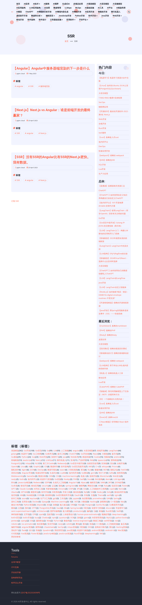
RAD (101, 533)
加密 (55, 504)
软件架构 (31, 20)
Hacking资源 (121, 527)
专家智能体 (50, 489)
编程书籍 (15, 527)
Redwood (37, 482)
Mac (122, 501)
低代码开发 (73, 473)
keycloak (33, 498)
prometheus (98, 498)
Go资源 (58, 479)
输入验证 (63, 504)
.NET (76, 501)
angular (20, 86)
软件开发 (92, 16)
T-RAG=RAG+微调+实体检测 (110, 98)
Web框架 (30, 495)
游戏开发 (93, 476)
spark (41, 514)
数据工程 (97, 520)
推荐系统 (121, 473)
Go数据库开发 (115, 504)
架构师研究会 (16, 577)
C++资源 (114, 501)
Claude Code (25, 489)
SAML (103, 482)
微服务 (97, 469)
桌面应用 (102, 339)
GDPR (47, 482)
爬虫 (78, 524)
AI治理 (47, 8)
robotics (14, 524)
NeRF (118, 511)
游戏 (79, 517)
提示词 (114, 454)
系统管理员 (59, 530)
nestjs (60, 524)
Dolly (109, 492)
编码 (89, 511)
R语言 (86, 508)
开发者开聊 (16, 572)
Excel (89, 479)
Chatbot (45, 517)
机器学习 (25, 454)
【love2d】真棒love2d (108, 417)
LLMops (68, 8)
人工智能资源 (112, 524)
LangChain (113, 450)
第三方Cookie (48, 463)
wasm (62, 469)
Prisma (115, 466)
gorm (93, 473)
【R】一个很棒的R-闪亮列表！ (111, 399)
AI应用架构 (21, 8)
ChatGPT (29, 12)
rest (116, 520)
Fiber (80, 504)
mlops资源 (72, 527)
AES (48, 504)
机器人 (83, 476)
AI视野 (56, 4)
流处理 (49, 514)
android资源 (97, 530)
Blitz (13, 482)
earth (109, 495)
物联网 (81, 485)
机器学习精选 (82, 530)
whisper (105, 466)
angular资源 (27, 527)
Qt (95, 511)
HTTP (34, 508)
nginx (117, 495)
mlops (28, 463)
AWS (90, 466)
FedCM (124, 469)
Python (25, 457)
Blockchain (105, 476)
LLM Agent (117, 479)
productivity (78, 511)
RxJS (85, 492)
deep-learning (118, 514)
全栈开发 (102, 123)
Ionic (58, 514)
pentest (14, 520)
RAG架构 (98, 479)
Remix (121, 489)
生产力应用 (103, 173)
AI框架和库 (121, 8)
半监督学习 (120, 508)
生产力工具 (45, 498)
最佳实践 (77, 492)
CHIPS (71, 489)
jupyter (76, 498)
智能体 (107, 457)
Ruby (106, 485)
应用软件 (70, 20)
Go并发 (14, 485)
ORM (72, 504)
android (117, 457)
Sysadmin (47, 530)
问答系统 (55, 492)
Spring (116, 498)
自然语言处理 (92, 463)
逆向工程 (15, 501)
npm (54, 517)
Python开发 (80, 16)
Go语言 (38, 450)
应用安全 (25, 501)
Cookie (97, 457)
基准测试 (49, 495)
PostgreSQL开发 (46, 508)
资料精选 (114, 460)
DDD (90, 527)
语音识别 (15, 473)
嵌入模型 (66, 511)
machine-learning (70, 476)
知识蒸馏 (40, 524)
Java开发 (105, 16)
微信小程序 (16, 504)
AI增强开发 (76, 12)
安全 (112, 463)
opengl (24, 520)
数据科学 (54, 466)
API (99, 485)
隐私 (60, 485)
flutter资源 (35, 533)
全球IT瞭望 (15, 562)
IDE (31, 520)
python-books (121, 517)
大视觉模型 (91, 4)
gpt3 (55, 498)
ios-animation (28, 524)
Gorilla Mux (101, 504)
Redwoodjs (62, 463)
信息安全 (115, 485)
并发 (86, 495)
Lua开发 (102, 169)
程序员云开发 (16, 582)
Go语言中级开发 (77, 463)
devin (108, 479)
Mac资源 (121, 530)
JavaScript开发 (65, 16)
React (95, 454)
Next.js (43, 133)
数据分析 (42, 476)
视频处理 (105, 514)
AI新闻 (46, 4)
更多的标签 (16, 536)
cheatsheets (49, 527)
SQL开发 (102, 164)
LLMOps (49, 460)
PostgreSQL (16, 463)
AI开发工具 (38, 489)
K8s (65, 508)
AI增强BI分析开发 (44, 12)
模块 (13, 508)
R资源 (82, 527)
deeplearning (90, 533)
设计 (31, 530)
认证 (54, 485)
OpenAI (14, 466)
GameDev (31, 476)
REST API (102, 473)
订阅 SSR (15, 201)
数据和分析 (36, 16)
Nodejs (67, 479)
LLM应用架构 (35, 8)
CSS (57, 476)
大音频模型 (117, 4)
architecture (42, 511)
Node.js (100, 492)
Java (64, 457)
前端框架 (15, 460)
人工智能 (65, 450)
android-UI (110, 530)
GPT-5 (13, 489)
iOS (45, 466)
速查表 (38, 527)
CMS (51, 476)
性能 (38, 530)
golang (14, 454)
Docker (35, 501)
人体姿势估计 (68, 514)
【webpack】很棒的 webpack (111, 155)
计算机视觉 (73, 469)
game (86, 517)
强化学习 (15, 530)
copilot (112, 489)
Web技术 (74, 457)
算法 (83, 469)
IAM (21, 495)
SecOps (102, 102)
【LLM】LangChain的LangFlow (112, 278)
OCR (72, 517)
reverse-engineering (81, 520)
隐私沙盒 (114, 469)
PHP (75, 479)
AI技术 (36, 4)
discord (109, 508)
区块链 (104, 463)
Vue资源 (24, 533)
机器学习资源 (45, 479)
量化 (111, 527)
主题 (93, 495)
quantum (63, 517)
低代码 (14, 495)
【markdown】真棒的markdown (113, 326)
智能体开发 (102, 12)
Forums (14, 557)
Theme (101, 495)
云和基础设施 (56, 20)
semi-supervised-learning (22, 511)
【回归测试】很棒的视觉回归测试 (113, 348)
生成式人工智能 (59, 482)
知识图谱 (86, 498)
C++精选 (99, 524)
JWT (110, 482)
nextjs (13, 479)
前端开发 (101, 450)
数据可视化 (52, 469)
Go (48, 450)
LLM (55, 450)
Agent (24, 469)
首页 (18, 4)
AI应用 (26, 4)
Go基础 (14, 457)
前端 (101, 511)
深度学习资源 (97, 508)
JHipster (40, 504)
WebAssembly (17, 476)
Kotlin (22, 479)
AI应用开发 (89, 12)
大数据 (84, 501)
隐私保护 (15, 469)
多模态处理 (78, 4)
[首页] (12, 11)
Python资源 (29, 504)
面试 (84, 524)
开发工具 (66, 492)
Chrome (61, 489)
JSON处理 (119, 482)
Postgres (89, 504)
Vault (58, 508)
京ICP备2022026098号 (30, 592)
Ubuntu (14, 492)
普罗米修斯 (55, 511)
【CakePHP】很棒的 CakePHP (111, 387)
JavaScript (27, 460)
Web (49, 520)
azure (24, 498)
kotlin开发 (27, 517)
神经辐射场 (16, 514)
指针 (27, 508)
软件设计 (42, 20)
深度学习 (55, 457)
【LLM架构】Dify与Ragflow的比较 (113, 253)
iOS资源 (14, 533)
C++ (97, 466)
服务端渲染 (45, 86)
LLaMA (63, 473)
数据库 (67, 520)
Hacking (93, 501)
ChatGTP (73, 454)
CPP (34, 514)
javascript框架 (24, 482)
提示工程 (61, 454)
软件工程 (15, 498)
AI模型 (19, 12)
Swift (82, 479)
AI (29, 466)
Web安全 (116, 476)
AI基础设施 (89, 8)
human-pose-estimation (87, 514)
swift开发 (108, 520)
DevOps (102, 146)
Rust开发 (102, 128)
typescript (102, 460)
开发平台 (83, 20)
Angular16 (73, 482)
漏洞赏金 (40, 520)
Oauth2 (77, 495)
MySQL (109, 517)
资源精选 (15, 450)
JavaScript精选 (49, 533)
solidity (69, 524)
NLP (37, 463)
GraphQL (37, 466)
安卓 (72, 460)
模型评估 (34, 492)
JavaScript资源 (65, 533)
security (45, 485)
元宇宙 (26, 514)
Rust (89, 469)
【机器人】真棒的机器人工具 (111, 373)
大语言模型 (104, 4)
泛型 (20, 508)
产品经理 (82, 460)
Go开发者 (85, 454)
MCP (105, 469)
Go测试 (84, 473)
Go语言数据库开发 (63, 495)
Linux (23, 466)
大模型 (105, 454)
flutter (124, 485)
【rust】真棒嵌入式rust (109, 137)
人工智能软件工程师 (98, 489)
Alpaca (84, 482)
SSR (31, 86)
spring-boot (70, 485)
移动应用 (102, 377)
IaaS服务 (102, 132)
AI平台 (110, 8)
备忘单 (123, 524)
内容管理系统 (97, 517)
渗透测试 (103, 501)
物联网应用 (103, 107)
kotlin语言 (15, 517)
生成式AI (66, 4)
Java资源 (70, 530)
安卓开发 (51, 524)
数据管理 (57, 8)
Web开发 (117, 16)
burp (37, 517)
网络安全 (91, 485)
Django (45, 501)
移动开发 (20, 20)
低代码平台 (103, 142)
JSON (32, 469)
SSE (84, 489)
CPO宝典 (15, 567)
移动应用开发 (120, 492)
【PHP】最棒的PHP (107, 330)
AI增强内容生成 (61, 12)
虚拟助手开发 (22, 16)
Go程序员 (49, 454)
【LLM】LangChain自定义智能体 (112, 287)
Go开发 (102, 218)
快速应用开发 (104, 151)
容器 (91, 524)
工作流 (62, 498)
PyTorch (57, 520)
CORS (39, 495)
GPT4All (24, 492)
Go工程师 (37, 454)
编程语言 (50, 16)
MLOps (78, 8)
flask (24, 530)
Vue (33, 457)
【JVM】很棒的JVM (107, 160)
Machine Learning (59, 501)
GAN (108, 498)
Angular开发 (27, 473)
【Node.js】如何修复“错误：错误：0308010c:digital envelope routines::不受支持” (113, 295)
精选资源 (86, 457)
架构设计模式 (100, 527)
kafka (111, 473)
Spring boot (75, 508)
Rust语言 (109, 511)
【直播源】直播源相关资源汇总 (112, 186)
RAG (92, 460)
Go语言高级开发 (78, 466)
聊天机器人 (115, 12)
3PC (78, 489)
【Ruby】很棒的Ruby (108, 335)
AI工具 (100, 8)
